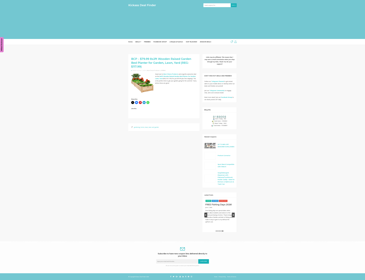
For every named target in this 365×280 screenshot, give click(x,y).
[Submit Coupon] (232, 42)
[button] (205, 215)
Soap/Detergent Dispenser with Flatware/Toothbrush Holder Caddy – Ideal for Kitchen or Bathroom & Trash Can (226, 178)
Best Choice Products (153, 70)
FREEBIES (147, 42)
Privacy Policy (222, 276)
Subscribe (203, 261)
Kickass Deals (223, 201)
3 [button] (219, 231)
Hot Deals (215, 201)
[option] (219, 212)
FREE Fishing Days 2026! (218, 204)
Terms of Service (231, 276)
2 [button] (218, 231)
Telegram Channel (217, 81)
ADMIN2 (163, 70)
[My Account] (235, 42)
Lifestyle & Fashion (176, 42)
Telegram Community (217, 90)
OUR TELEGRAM (191, 42)
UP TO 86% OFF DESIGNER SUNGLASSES (226, 146)
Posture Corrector (224, 155)
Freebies (208, 201)
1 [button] (216, 231)
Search (234, 5)
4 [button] (221, 231)
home (142, 127)
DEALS (137, 42)
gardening (137, 127)
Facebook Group (226, 97)
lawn (146, 127)
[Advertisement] (182, 22)
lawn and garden (154, 127)
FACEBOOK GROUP (160, 42)
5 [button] (222, 231)
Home (130, 42)
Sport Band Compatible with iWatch (226, 166)
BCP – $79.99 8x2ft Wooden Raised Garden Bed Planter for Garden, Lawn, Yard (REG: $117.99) (161, 62)
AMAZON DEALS (205, 42)
